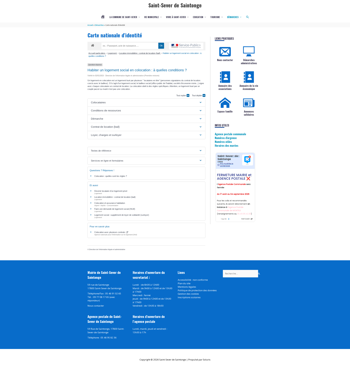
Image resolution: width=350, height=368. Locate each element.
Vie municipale (151, 17)
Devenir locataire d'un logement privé (110, 191)
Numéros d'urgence (226, 138)
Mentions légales (187, 286)
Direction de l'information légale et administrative (107, 249)
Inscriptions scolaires (189, 297)
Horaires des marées (226, 145)
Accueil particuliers (97, 53)
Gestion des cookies (188, 293)
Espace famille (225, 111)
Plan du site (184, 283)
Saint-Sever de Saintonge (175, 5)
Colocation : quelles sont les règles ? (110, 176)
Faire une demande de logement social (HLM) (114, 209)
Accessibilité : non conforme (193, 279)
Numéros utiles (223, 142)
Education (198, 17)
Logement (112, 53)
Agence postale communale (230, 134)
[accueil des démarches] (93, 45)
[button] (247, 17)
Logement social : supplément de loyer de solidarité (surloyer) (121, 215)
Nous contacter (225, 60)
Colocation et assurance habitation (109, 203)
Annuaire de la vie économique (249, 87)
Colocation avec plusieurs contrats (110, 232)
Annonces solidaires (249, 113)
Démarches (233, 17)
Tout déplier (197, 95)
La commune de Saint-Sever (123, 17)
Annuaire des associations (225, 87)
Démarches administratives (249, 61)
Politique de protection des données (197, 290)
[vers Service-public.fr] (186, 46)
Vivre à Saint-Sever (176, 17)
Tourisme (215, 17)
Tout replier (181, 95)
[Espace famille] (225, 103)
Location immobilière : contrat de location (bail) (140, 53)
